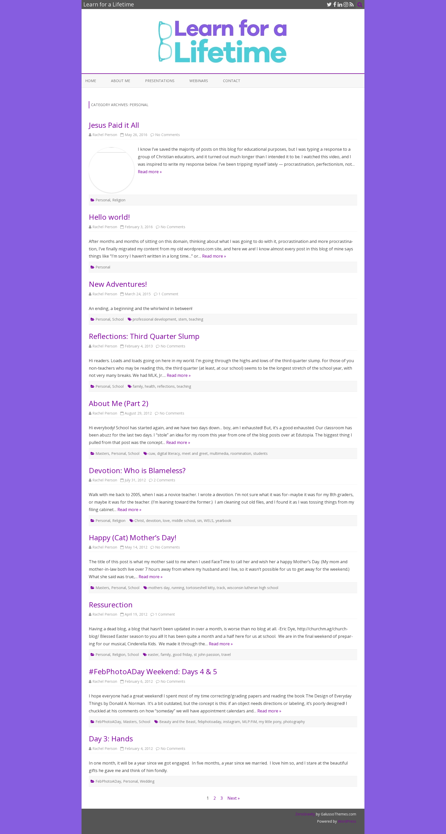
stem (182, 319)
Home (90, 80)
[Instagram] (346, 4)
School (118, 319)
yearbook (223, 520)
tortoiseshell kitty (200, 587)
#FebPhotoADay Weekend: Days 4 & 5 (153, 671)
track (221, 587)
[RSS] (351, 4)
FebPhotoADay (108, 721)
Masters (102, 453)
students (260, 453)
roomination (240, 453)
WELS (208, 520)
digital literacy (168, 453)
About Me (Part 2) (118, 403)
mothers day (159, 587)
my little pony (270, 721)
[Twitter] (329, 4)
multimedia (219, 453)
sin (199, 520)
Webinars (198, 80)
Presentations (159, 80)
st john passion (206, 654)
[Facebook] (334, 4)
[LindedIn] (340, 4)
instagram (231, 721)
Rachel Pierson (104, 134)
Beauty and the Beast (177, 721)
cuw (151, 453)
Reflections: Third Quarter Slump (144, 336)
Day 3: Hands (111, 738)
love (166, 520)
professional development (154, 319)
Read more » (150, 171)
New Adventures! (118, 284)
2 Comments (164, 480)
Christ (139, 520)
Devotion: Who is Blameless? (137, 470)
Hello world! (109, 217)
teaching (196, 319)
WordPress (346, 821)
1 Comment (168, 293)
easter (153, 654)
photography (294, 721)
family (138, 386)
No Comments (167, 134)
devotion (153, 520)
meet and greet (195, 453)
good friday (182, 654)
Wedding (147, 781)
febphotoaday (209, 721)
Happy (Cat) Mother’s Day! (132, 537)
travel (226, 654)
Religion (118, 199)
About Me (120, 80)
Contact (231, 80)
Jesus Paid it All (114, 125)
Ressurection (111, 604)
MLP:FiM (249, 721)
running (178, 587)
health (150, 386)
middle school (183, 520)
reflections (166, 386)
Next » (233, 798)
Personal (102, 199)
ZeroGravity (305, 814)
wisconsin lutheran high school (252, 587)
